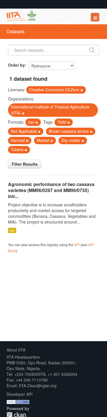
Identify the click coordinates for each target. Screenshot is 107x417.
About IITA (16, 350)
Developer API (20, 394)
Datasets (16, 31)
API (77, 244)
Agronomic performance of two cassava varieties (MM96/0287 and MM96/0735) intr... (51, 190)
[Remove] (81, 90)
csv (12, 230)
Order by (16, 65)
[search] (92, 49)
